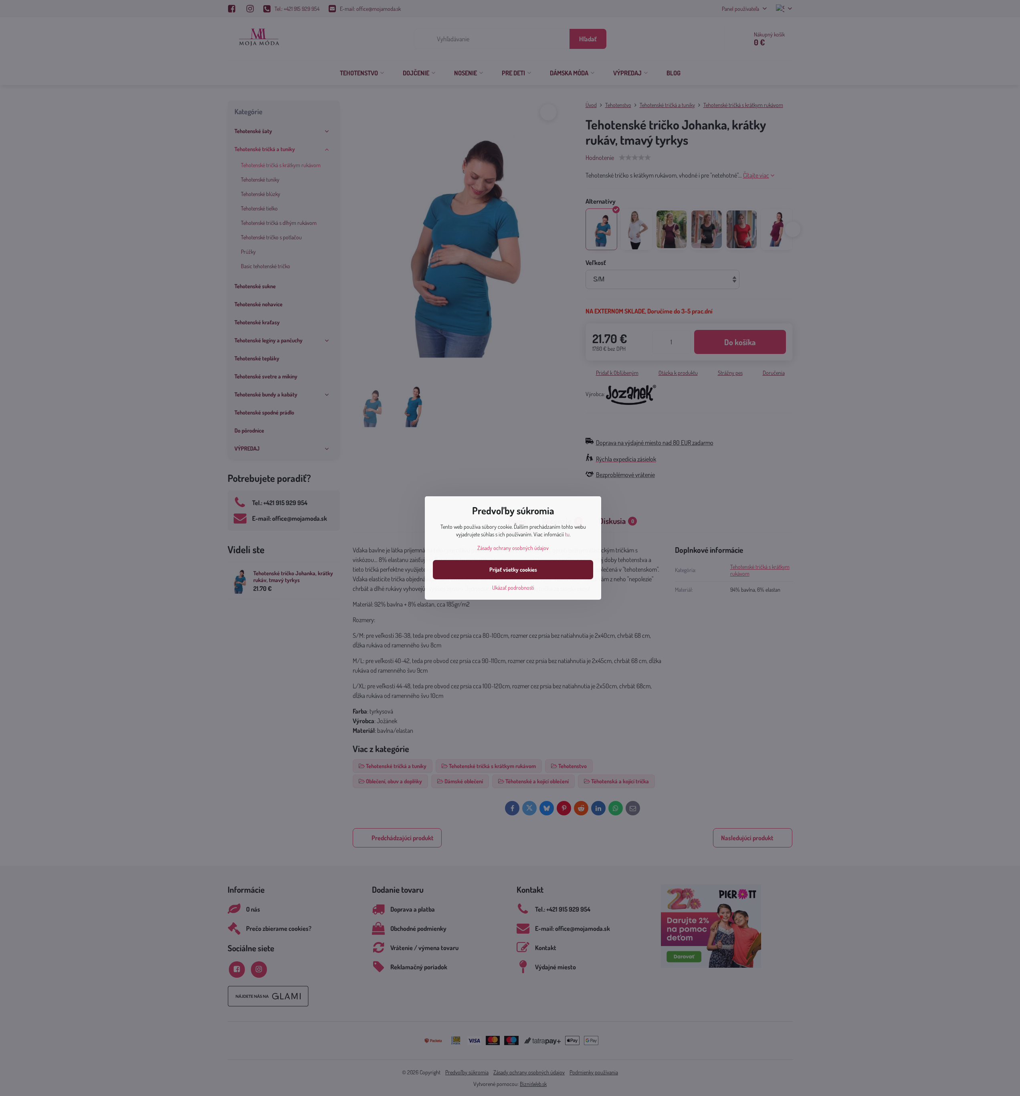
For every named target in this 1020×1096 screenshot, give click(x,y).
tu (567, 534)
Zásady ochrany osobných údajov (513, 547)
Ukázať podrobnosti (513, 587)
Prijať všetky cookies (513, 569)
